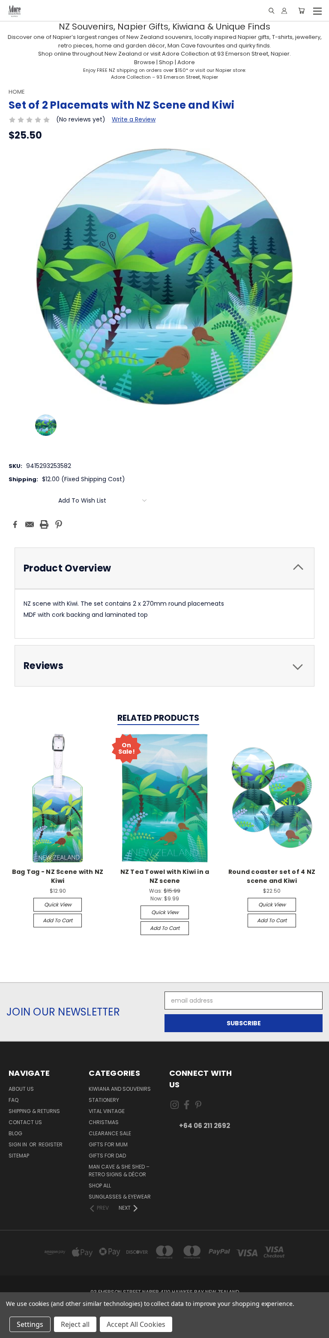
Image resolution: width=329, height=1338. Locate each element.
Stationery (104, 1100)
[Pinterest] (58, 524)
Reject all (75, 1324)
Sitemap (19, 1155)
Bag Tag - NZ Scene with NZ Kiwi (58, 876)
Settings (30, 1324)
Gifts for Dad (107, 1155)
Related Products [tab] (158, 718)
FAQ (13, 1100)
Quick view (58, 904)
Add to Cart (57, 920)
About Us (21, 1088)
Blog (15, 1133)
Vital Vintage (107, 1111)
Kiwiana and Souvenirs (120, 1088)
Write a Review (134, 119)
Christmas (104, 1122)
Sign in (18, 1144)
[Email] (29, 524)
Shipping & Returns (34, 1111)
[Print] (44, 524)
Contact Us (25, 1122)
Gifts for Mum (108, 1144)
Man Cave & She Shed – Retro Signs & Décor (119, 1170)
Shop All (100, 1185)
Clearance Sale (110, 1133)
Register (51, 1144)
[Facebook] (15, 524)
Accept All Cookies (136, 1324)
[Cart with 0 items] (301, 10)
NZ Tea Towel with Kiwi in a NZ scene (164, 876)
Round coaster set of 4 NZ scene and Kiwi (271, 876)
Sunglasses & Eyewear (120, 1196)
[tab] (164, 568)
